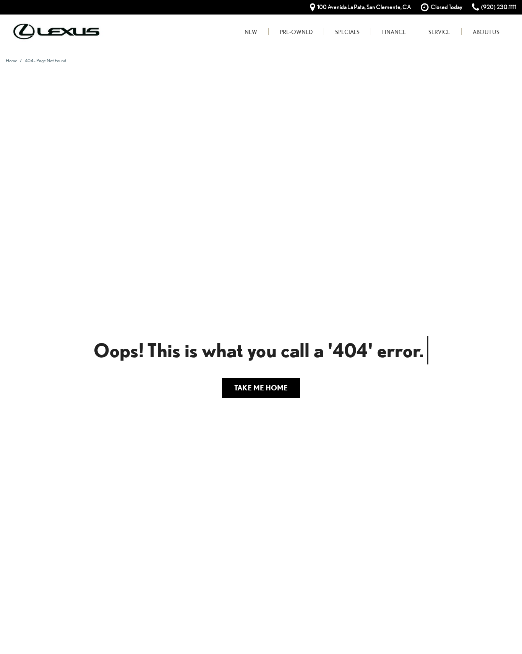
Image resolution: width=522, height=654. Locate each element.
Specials (347, 31)
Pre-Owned (296, 31)
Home (12, 60)
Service (439, 31)
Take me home (261, 387)
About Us (486, 31)
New (251, 31)
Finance (394, 31)
